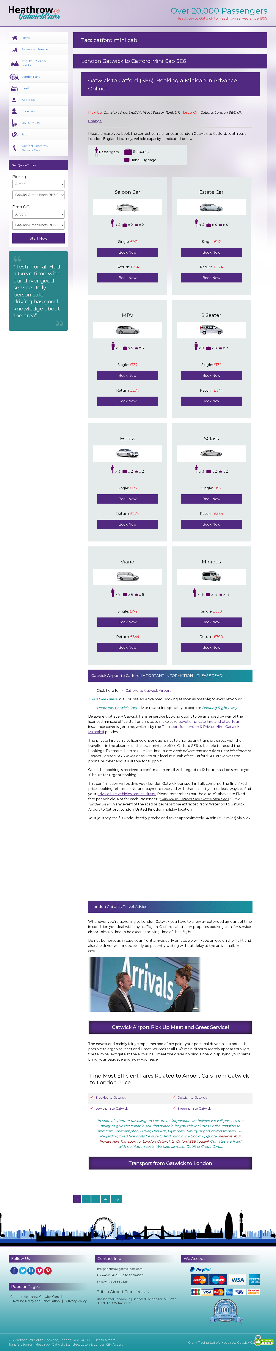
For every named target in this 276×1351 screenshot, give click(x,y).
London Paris (31, 76)
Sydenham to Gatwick (194, 1109)
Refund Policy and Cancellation (36, 1301)
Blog (25, 134)
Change (95, 121)
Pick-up (19, 176)
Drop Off (20, 207)
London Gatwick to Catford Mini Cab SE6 (133, 61)
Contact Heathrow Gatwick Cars (35, 148)
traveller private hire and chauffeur (209, 722)
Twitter (23, 1271)
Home (26, 37)
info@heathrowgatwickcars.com (120, 1268)
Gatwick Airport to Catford (115, 675)
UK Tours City (31, 122)
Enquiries (28, 111)
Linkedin (31, 1271)
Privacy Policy (76, 1301)
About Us (28, 99)
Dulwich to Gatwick (192, 1098)
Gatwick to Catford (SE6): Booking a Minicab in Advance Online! (162, 84)
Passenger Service (35, 49)
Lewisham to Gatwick (111, 1109)
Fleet (25, 88)
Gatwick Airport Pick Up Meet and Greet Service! (170, 1027)
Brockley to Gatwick (110, 1098)
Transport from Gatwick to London (170, 1163)
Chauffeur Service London (34, 63)
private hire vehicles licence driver (126, 794)
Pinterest (48, 1271)
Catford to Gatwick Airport (148, 691)
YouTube (39, 1271)
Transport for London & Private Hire (192, 727)
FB (14, 1271)
